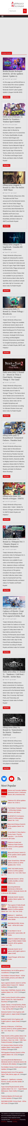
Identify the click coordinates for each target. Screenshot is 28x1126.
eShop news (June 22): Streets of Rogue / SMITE (13, 497)
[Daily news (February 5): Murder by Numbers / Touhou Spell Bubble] (14, 109)
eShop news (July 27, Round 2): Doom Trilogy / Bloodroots (13, 311)
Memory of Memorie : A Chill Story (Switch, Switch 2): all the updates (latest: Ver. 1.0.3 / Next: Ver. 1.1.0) (14, 1029)
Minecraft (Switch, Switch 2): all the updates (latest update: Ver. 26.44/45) (17, 855)
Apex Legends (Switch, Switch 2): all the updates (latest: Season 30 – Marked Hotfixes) (13, 985)
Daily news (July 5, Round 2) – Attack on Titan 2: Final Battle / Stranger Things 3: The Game (13, 376)
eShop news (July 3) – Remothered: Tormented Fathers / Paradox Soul (13, 437)
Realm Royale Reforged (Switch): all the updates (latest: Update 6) (13, 73)
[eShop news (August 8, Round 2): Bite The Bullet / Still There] (14, 177)
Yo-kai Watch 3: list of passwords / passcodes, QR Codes (16, 933)
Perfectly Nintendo (14, 1119)
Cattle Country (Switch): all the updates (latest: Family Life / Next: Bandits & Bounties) (13, 999)
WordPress (4, 1121)
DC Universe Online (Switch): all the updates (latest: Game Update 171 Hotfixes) (12, 1047)
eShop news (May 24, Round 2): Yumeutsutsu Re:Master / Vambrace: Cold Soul (12, 731)
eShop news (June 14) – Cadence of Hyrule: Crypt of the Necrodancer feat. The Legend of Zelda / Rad (14, 612)
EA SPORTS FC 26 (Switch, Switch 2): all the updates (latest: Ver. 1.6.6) (16, 818)
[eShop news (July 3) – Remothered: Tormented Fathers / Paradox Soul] (14, 428)
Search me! (25, 11)
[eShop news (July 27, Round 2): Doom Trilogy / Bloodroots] (14, 302)
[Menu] (2, 16)
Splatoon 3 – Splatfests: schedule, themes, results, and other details (17, 917)
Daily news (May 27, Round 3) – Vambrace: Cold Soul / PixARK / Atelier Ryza (14, 674)
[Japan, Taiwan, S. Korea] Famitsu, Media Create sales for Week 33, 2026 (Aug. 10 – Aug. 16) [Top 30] (13, 1007)
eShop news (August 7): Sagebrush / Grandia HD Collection (13, 247)
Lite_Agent (14, 79)
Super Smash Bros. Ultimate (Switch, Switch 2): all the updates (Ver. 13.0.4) (16, 863)
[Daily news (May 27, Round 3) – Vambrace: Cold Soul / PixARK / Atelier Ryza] (14, 664)
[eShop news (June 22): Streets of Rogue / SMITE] (14, 488)
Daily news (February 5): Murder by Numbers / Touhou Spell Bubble (13, 119)
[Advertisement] (14, 32)
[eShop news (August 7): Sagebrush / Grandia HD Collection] (14, 237)
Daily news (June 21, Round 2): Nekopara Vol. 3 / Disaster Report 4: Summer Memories (13, 543)
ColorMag (14, 1121)
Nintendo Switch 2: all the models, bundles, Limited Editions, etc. (15, 881)
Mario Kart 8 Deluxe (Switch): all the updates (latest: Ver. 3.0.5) (17, 826)
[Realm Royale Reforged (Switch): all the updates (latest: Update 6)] (14, 64)
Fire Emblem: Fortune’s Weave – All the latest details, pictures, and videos (17, 810)
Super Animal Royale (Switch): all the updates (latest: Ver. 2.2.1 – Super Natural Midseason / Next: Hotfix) (14, 1089)
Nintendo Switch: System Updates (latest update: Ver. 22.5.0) (16, 899)
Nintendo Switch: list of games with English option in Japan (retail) (17, 951)
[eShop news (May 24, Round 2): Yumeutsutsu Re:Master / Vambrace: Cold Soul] (14, 720)
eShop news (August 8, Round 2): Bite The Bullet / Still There (13, 187)
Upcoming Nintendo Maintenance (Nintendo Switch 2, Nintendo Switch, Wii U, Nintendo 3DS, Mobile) (13, 1062)
